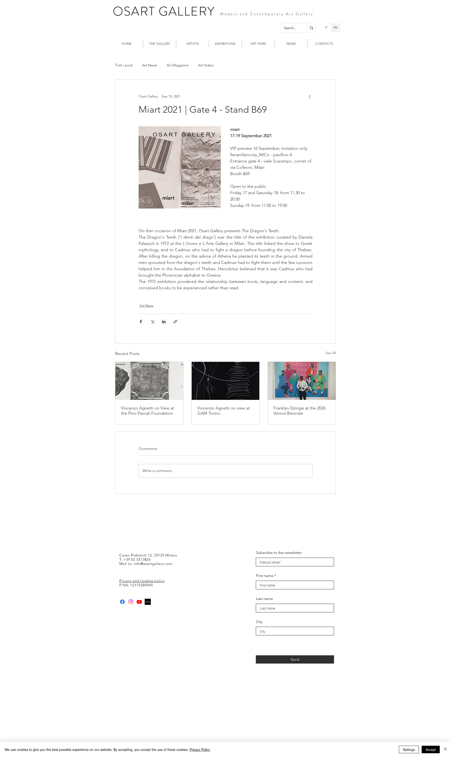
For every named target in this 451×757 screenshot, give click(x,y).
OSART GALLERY (164, 11)
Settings (409, 749)
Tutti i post (124, 65)
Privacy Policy (200, 749)
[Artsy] (148, 602)
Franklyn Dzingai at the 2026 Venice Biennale (299, 411)
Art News (149, 65)
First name (264, 576)
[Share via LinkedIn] (164, 321)
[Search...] (311, 27)
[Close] (445, 749)
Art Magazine (178, 65)
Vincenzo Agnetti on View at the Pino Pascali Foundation (147, 411)
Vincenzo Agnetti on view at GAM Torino (223, 411)
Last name (264, 599)
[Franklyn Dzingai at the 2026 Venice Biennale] (302, 381)
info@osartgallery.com (153, 563)
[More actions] (309, 96)
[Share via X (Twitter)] (152, 321)
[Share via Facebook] (141, 321)
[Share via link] (175, 321)
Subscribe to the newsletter (279, 553)
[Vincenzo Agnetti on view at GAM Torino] (226, 381)
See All (331, 353)
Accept (431, 749)
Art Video (206, 65)
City (259, 622)
